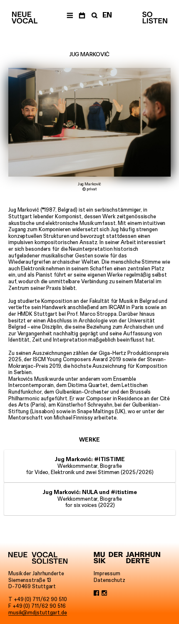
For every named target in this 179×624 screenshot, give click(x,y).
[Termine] (82, 15)
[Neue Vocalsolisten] (24, 17)
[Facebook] (96, 593)
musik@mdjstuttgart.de (37, 612)
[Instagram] (104, 593)
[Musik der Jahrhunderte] (127, 558)
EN (107, 15)
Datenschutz (109, 580)
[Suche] (93, 15)
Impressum (107, 573)
